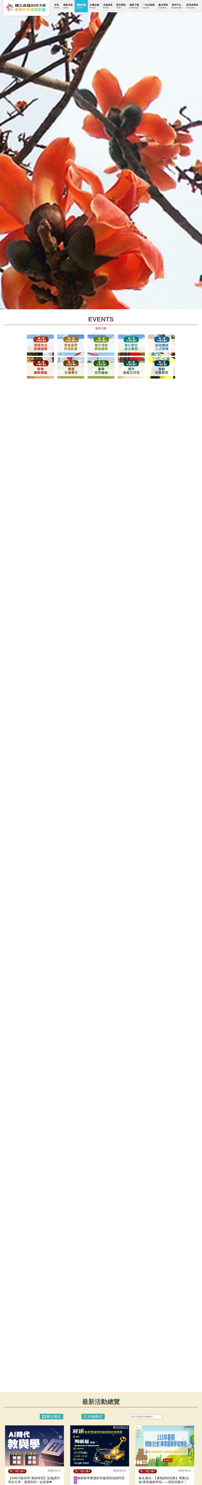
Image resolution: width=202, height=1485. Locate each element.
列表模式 (95, 1417)
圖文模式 (53, 1417)
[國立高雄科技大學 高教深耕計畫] (26, 8)
